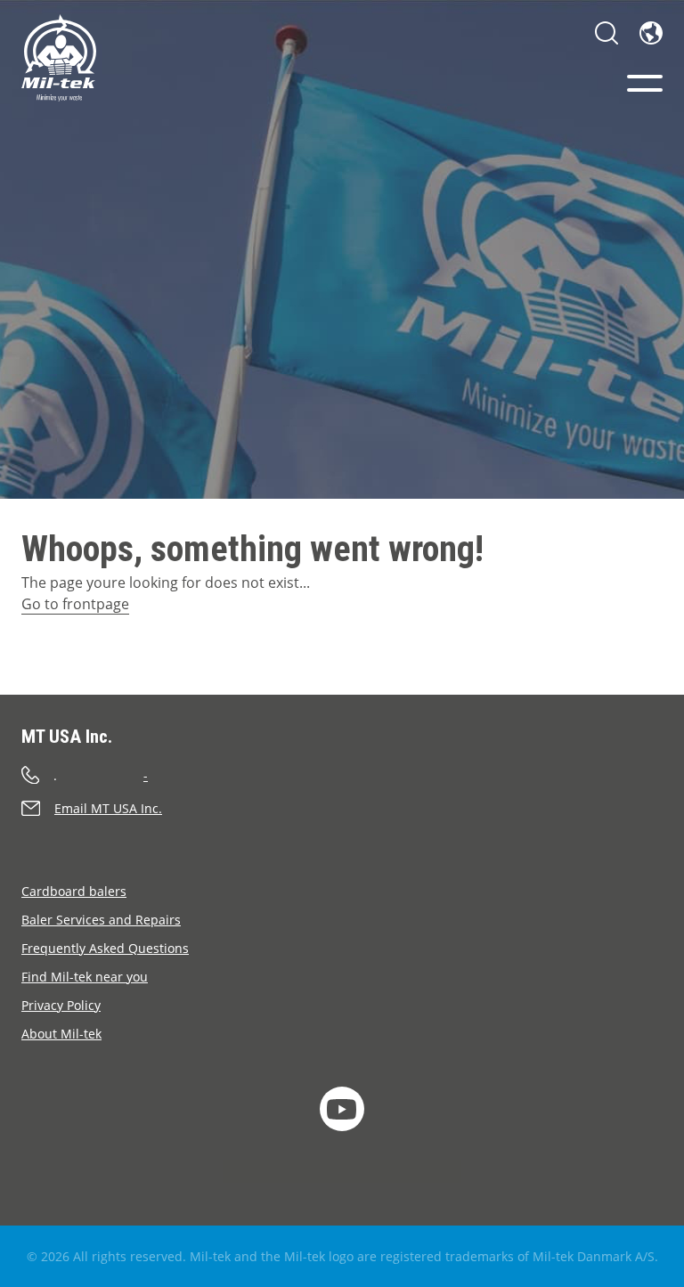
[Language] (651, 33)
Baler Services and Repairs (101, 919)
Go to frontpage (75, 604)
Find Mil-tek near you (84, 976)
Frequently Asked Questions (105, 948)
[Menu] (645, 83)
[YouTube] (342, 1109)
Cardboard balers (73, 891)
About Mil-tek (61, 1033)
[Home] (58, 58)
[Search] (606, 33)
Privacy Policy (61, 1005)
